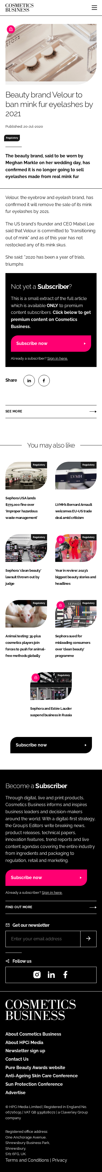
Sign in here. (57, 358)
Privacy (59, 1160)
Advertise (15, 1092)
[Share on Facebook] (44, 380)
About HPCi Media (24, 1042)
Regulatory (12, 137)
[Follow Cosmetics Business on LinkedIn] (51, 976)
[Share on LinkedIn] (29, 380)
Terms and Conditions (27, 1160)
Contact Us (17, 1059)
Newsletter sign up (25, 1050)
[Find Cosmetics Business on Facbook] (65, 976)
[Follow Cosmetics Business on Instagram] (37, 976)
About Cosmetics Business (33, 1034)
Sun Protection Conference (34, 1084)
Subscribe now (31, 343)
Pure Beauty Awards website (35, 1067)
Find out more (18, 907)
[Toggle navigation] (94, 8)
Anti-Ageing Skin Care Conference (41, 1075)
